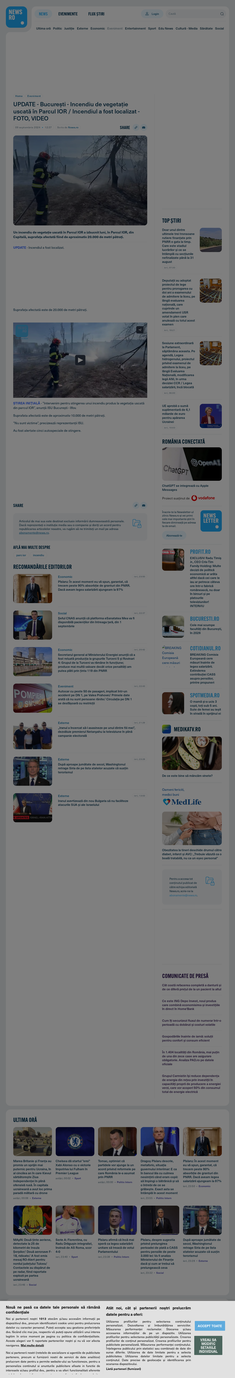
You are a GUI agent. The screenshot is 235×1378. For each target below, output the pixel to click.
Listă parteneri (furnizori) (123, 1369)
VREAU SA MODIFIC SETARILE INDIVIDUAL (208, 1345)
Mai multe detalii (32, 1345)
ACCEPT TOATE (210, 1325)
